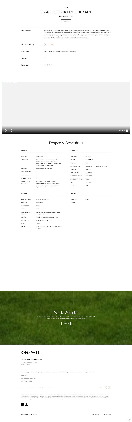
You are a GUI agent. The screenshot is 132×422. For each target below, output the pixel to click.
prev (6, 130)
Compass (51, 394)
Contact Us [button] (66, 323)
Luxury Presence (32, 414)
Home (22, 388)
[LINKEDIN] (109, 387)
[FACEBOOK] (102, 387)
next (10, 130)
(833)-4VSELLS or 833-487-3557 (29, 362)
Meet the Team (31, 388)
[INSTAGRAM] (105, 387)
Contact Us (50, 388)
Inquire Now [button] (66, 21)
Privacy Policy (107, 414)
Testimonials (41, 388)
